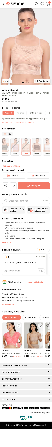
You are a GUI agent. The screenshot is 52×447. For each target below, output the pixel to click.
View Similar (44, 81)
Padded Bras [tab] (30, 317)
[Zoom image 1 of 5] (26, 46)
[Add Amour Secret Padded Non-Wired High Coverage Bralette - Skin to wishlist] (13, 185)
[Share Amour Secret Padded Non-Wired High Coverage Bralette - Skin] (5, 185)
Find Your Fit (40, 175)
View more (6, 243)
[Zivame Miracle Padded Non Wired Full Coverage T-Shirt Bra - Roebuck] (33, 335)
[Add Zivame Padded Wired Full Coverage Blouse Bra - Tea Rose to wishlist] (19, 325)
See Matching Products (24, 122)
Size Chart (16, 175)
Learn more (7, 122)
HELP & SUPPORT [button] (10, 386)
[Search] (36, 4)
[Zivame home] (15, 4)
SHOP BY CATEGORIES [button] (12, 379)
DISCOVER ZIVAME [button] (11, 392)
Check (45, 200)
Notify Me (36, 185)
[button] (3, 4)
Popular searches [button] (11, 372)
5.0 (6, 81)
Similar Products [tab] (12, 317)
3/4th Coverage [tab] (36, 113)
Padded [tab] (8, 113)
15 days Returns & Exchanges (41, 210)
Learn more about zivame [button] (15, 365)
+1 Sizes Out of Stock (11, 166)
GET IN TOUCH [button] (9, 399)
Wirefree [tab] (20, 113)
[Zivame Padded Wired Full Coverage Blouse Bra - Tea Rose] (12, 335)
